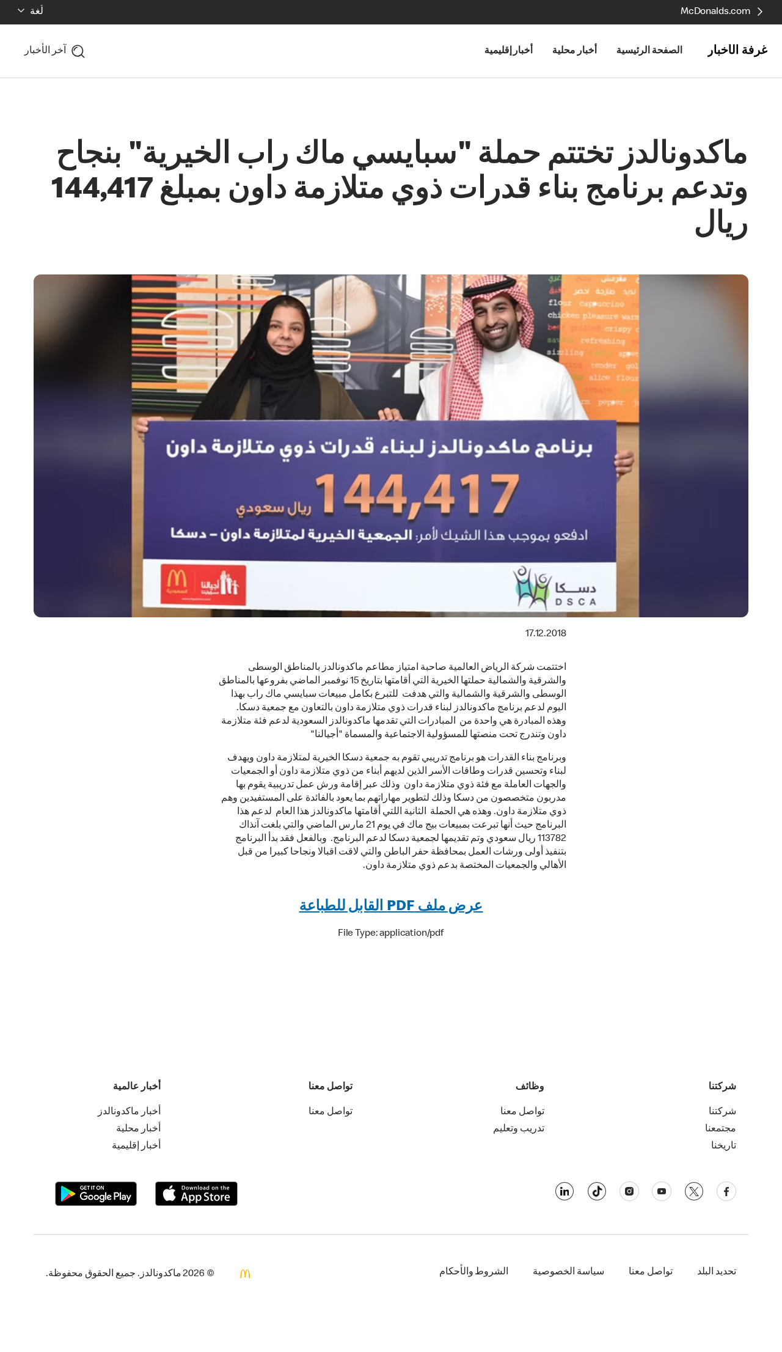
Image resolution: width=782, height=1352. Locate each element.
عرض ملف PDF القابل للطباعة (391, 907)
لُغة (36, 12)
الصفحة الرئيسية (649, 51)
